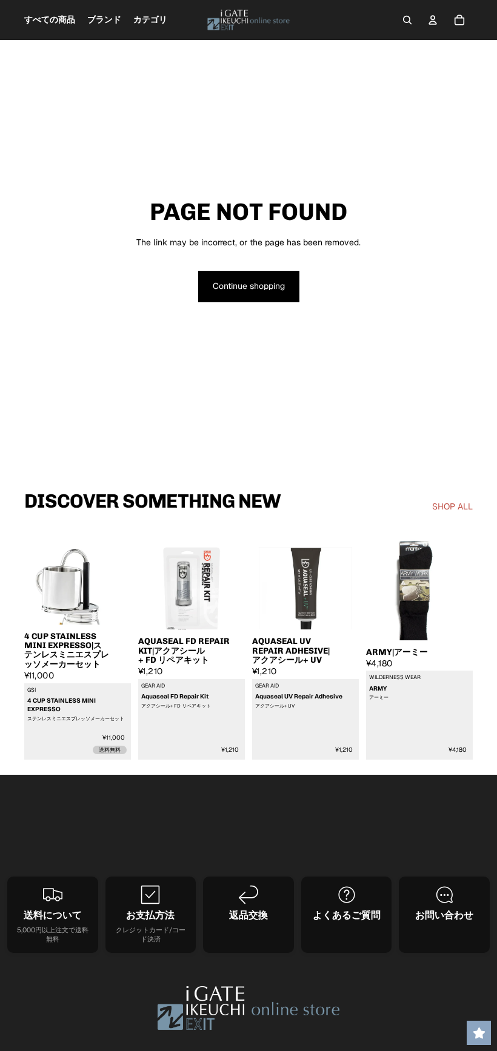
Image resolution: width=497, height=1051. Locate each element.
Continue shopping (249, 285)
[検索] (407, 20)
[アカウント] (432, 20)
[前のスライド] (37, 593)
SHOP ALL (452, 506)
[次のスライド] (117, 593)
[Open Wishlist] (479, 1033)
